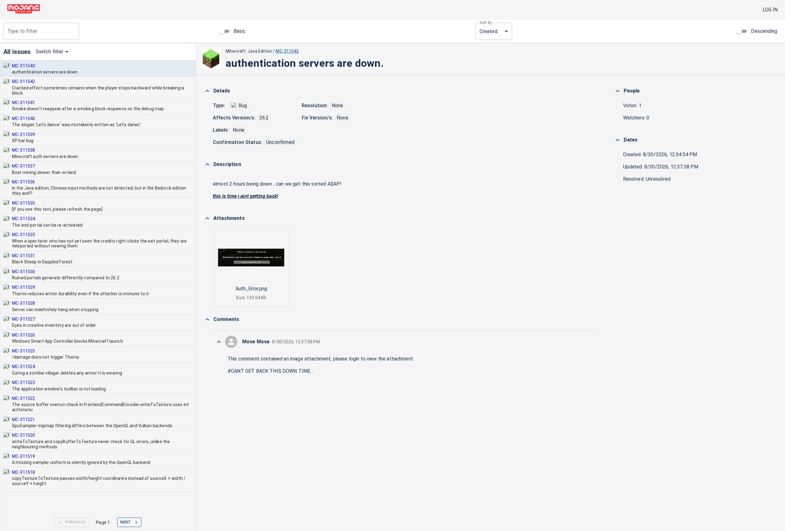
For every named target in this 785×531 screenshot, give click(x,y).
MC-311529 (23, 287)
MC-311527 (23, 319)
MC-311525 (23, 350)
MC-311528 (23, 303)
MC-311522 (23, 398)
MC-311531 (23, 255)
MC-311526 (23, 335)
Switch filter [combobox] (49, 52)
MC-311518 (23, 472)
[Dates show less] (617, 140)
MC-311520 (23, 435)
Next (125, 522)
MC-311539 (23, 134)
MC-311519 (23, 456)
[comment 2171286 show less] (219, 342)
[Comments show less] (207, 319)
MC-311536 (23, 181)
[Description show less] (207, 164)
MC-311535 (23, 203)
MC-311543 (23, 65)
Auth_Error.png (251, 289)
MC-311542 (23, 81)
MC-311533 (23, 234)
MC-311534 (23, 218)
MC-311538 (23, 150)
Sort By (486, 23)
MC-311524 (23, 366)
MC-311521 (23, 419)
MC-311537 (23, 166)
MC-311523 (23, 382)
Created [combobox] (488, 31)
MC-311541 (23, 102)
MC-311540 (23, 118)
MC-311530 (23, 271)
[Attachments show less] (207, 218)
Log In (770, 10)
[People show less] (617, 91)
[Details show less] (207, 91)
